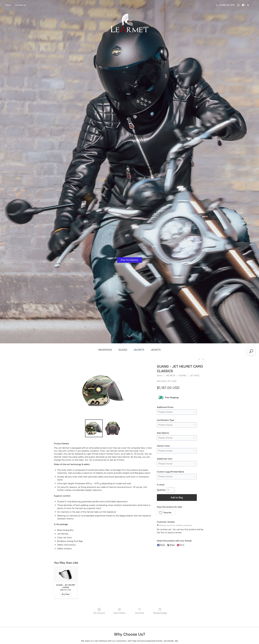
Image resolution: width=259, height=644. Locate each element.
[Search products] (251, 351)
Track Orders (119, 613)
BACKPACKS (105, 349)
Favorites (139, 613)
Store (8, 5)
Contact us (20, 5)
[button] (166, 512)
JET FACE (194, 375)
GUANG (182, 375)
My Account (99, 613)
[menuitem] (199, 359)
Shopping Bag (160, 613)
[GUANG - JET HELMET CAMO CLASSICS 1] (112, 428)
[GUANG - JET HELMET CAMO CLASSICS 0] (94, 428)
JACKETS (156, 349)
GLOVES (122, 349)
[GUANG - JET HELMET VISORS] (65, 574)
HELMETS (139, 349)
